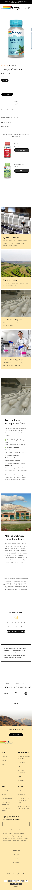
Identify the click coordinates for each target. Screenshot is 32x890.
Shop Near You (16, 734)
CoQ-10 (16, 143)
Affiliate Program (7, 798)
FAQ (19, 766)
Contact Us (21, 762)
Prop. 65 (16, 862)
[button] (25, 8)
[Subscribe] (27, 824)
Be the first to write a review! (16, 631)
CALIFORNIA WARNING (9, 117)
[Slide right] (18, 62)
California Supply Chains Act (16, 874)
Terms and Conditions (21, 771)
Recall (20, 776)
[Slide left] (14, 62)
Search (4, 760)
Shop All (4, 756)
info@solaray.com (23, 790)
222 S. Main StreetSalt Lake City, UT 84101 (24, 809)
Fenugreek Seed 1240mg (19, 164)
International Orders (6, 809)
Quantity (3, 84)
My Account (21, 794)
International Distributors (6, 803)
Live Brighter (6, 790)
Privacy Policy (16, 854)
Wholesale (21, 780)
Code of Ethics (16, 870)
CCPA (16, 858)
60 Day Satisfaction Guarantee (24, 757)
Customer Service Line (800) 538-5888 (23, 800)
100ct (5, 80)
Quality (4, 794)
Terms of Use (16, 850)
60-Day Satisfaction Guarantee (16, 866)
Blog (3, 764)
